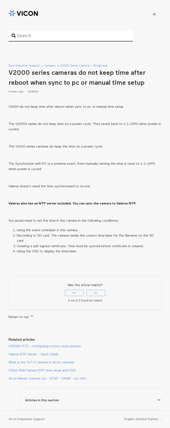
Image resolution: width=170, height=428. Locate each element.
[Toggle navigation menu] (154, 14)
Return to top (19, 317)
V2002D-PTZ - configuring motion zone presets (44, 346)
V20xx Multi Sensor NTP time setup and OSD (42, 370)
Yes (74, 293)
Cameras (50, 65)
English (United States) (141, 419)
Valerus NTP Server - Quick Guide (33, 354)
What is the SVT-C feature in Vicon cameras (41, 362)
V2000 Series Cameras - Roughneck (84, 65)
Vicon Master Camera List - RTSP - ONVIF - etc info (47, 378)
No (96, 293)
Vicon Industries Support (23, 65)
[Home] (23, 14)
